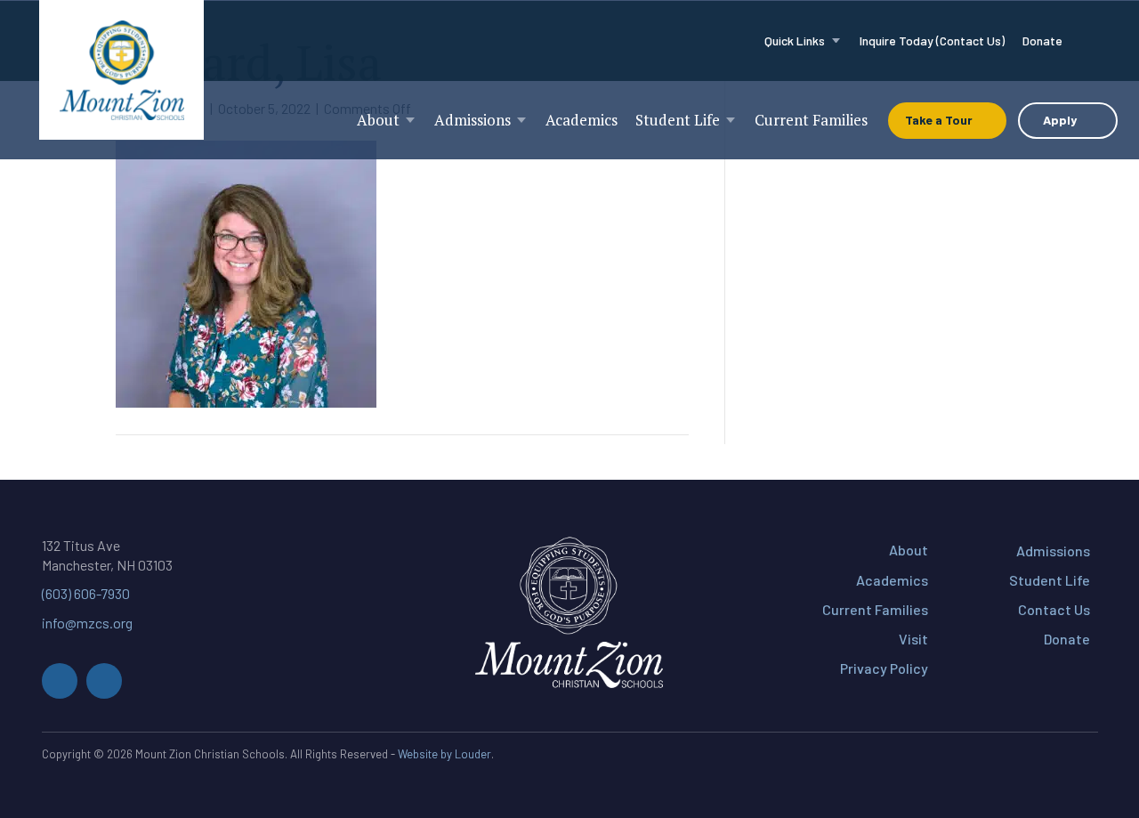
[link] (803, 41)
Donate (1067, 638)
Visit (913, 638)
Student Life (1049, 579)
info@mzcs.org (87, 622)
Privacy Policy (884, 668)
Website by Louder (444, 754)
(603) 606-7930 (86, 593)
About (908, 549)
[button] (59, 681)
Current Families (875, 609)
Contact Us (1054, 609)
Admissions (1053, 550)
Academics (892, 579)
